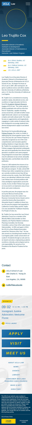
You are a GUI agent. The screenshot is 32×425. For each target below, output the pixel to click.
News (16, 367)
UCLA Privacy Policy (7, 416)
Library (16, 375)
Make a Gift (16, 385)
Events (16, 371)
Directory (16, 389)
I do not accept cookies (24, 421)
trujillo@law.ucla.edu (14, 285)
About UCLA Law (16, 362)
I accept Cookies (8, 421)
